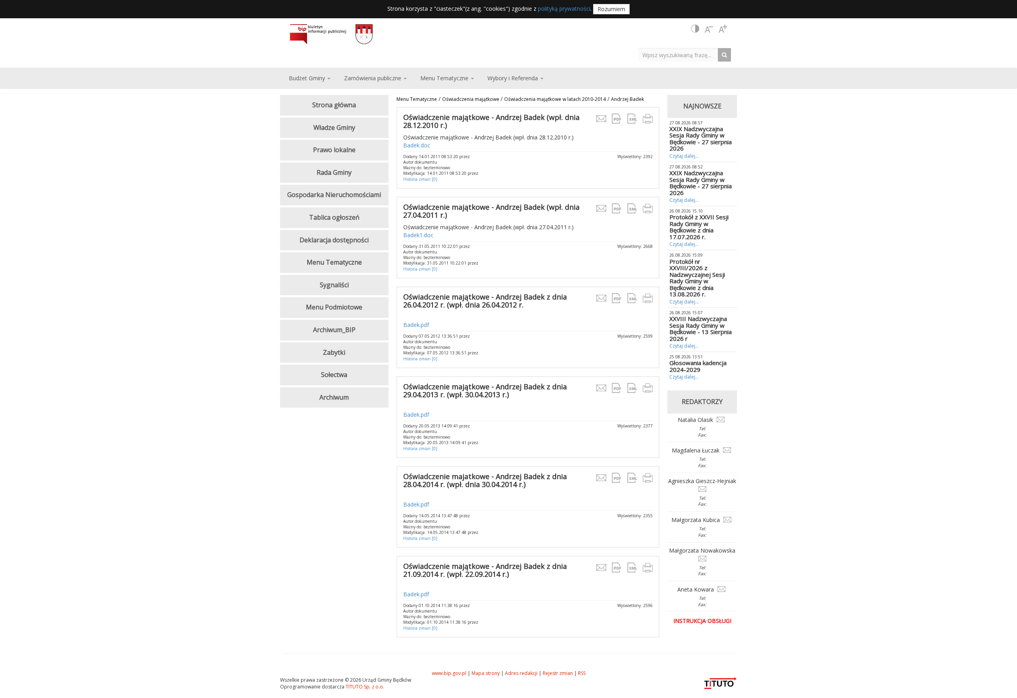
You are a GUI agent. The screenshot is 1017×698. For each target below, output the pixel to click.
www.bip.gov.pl (449, 673)
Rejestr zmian (558, 673)
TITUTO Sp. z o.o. (364, 686)
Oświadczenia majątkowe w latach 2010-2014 (555, 99)
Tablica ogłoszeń (334, 217)
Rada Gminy (334, 172)
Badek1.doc (418, 235)
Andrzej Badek (627, 99)
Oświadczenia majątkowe (471, 99)
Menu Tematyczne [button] (445, 78)
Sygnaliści (334, 284)
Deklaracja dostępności (334, 240)
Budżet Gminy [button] (308, 78)
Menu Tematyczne (416, 99)
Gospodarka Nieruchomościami (334, 194)
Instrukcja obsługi (702, 621)
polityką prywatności (564, 8)
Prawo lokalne (334, 149)
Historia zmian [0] (420, 179)
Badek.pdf (416, 325)
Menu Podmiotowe (334, 307)
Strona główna (334, 105)
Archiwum (334, 397)
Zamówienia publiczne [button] (373, 78)
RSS (582, 673)
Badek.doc (416, 145)
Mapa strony (486, 673)
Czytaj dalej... (684, 156)
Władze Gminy (334, 127)
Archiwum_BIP (334, 329)
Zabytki (334, 352)
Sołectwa (334, 374)
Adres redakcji (521, 673)
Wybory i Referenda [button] (513, 78)
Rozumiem (611, 9)
